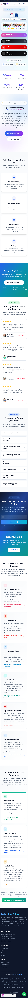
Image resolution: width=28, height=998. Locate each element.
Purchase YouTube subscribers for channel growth (13, 725)
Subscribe (13, 522)
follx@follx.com (17, 974)
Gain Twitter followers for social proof (13, 755)
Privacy (13, 990)
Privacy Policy (4, 965)
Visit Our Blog (14, 550)
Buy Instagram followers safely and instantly (12, 605)
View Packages (14, 139)
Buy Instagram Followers (8, 934)
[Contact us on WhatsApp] (24, 994)
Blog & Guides (5, 948)
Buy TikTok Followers (6, 936)
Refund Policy (5, 967)
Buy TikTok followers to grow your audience (12, 696)
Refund (19, 990)
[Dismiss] (16, 994)
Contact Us (4, 955)
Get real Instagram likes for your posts (13, 636)
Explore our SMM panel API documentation (11, 818)
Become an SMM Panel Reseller (13, 900)
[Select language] (25, 4)
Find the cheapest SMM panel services (12, 851)
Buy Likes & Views (6, 941)
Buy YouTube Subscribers (8, 939)
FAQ (2, 950)
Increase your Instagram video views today (12, 665)
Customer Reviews (6, 953)
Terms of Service (5, 962)
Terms (8, 990)
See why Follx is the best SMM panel (12, 884)
